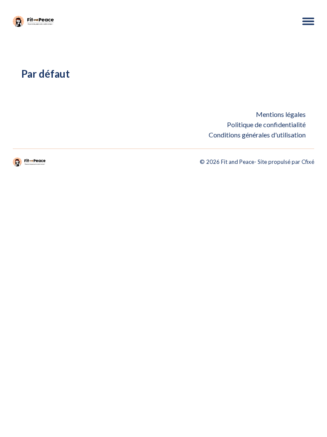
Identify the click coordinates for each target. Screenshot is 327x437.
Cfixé (307, 161)
